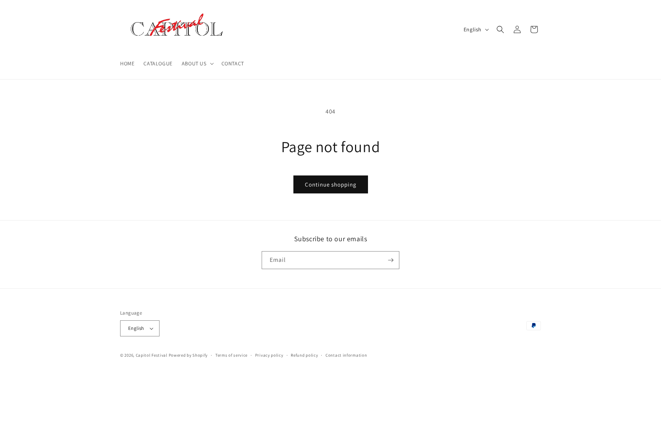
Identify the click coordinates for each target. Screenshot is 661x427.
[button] (197, 63)
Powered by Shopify (188, 355)
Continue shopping (331, 184)
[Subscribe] (390, 260)
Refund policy (304, 355)
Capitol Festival (152, 355)
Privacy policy (269, 355)
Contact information (346, 355)
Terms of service (231, 355)
